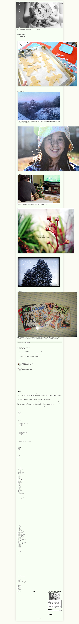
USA (18, 583)
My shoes (19, 541)
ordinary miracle (20, 549)
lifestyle (19, 522)
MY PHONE (19, 538)
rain (18, 556)
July (19, 447)
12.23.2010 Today (21, 424)
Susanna (21, 32)
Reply (20, 360)
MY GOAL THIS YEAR (21, 536)
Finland (19, 501)
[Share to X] (28, 342)
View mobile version (39, 385)
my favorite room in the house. (21, 534)
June (19, 448)
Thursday (19, 572)
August (20, 446)
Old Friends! (38, 29)
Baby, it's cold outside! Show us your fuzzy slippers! (25, 441)
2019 (18, 461)
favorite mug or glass (20, 497)
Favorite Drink (20, 495)
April (19, 450)
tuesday (19, 579)
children (19, 476)
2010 (19, 420)
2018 (19, 411)
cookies (19, 481)
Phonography (19, 551)
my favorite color (20, 532)
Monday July (19, 530)
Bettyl (28, 32)
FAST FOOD (19, 492)
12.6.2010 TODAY (21, 439)
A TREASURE (20, 463)
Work (19, 588)
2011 (19, 419)
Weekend (19, 586)
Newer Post (19, 383)
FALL (19, 489)
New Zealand (19, 545)
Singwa (18, 32)
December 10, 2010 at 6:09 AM (26, 347)
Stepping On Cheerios (22, 368)
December (20, 421)
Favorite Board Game (20, 493)
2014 (19, 415)
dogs (18, 485)
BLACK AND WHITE (21, 472)
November (20, 442)
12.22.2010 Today (21, 425)
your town (19, 589)
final (18, 500)
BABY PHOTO (20, 468)
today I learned (20, 577)
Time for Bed (19, 573)
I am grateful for (20, 513)
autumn (19, 467)
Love (18, 523)
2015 (19, 414)
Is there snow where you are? (21, 517)
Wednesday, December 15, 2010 (22, 431)
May (19, 449)
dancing (19, 483)
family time (19, 490)
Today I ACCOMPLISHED (21, 576)
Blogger (41, 618)
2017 (19, 412)
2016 (19, 413)
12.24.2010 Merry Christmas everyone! (23, 423)
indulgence (19, 516)
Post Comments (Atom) (23, 387)
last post (19, 520)
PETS (19, 550)
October (19, 548)
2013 (19, 416)
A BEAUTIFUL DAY (20, 462)
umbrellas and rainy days (21, 582)
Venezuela (19, 584)
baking (19, 470)
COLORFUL (19, 479)
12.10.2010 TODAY (21, 434)
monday (19, 529)
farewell (19, 491)
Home (18, 29)
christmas (19, 477)
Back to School (20, 469)
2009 (19, 455)
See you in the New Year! (22, 422)
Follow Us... (33, 29)
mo (18, 528)
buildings (19, 475)
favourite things (20, 498)
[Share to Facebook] (28, 342)
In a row (19, 515)
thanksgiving (19, 571)
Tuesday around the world (21, 580)
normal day (19, 546)
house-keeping (20, 512)
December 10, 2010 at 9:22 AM (29, 363)
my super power (20, 543)
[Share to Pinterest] (29, 342)
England (19, 488)
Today (19, 575)
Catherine (40, 32)
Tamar (33, 32)
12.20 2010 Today (21, 427)
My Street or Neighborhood (21, 542)
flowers (19, 502)
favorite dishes (20, 494)
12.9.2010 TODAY (21, 435)
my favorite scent (20, 535)
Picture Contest (20, 552)
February (19, 499)
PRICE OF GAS (20, 553)
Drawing (19, 486)
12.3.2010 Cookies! (21, 440)
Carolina (44, 32)
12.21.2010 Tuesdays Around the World (23, 426)
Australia (19, 466)
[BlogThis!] (27, 342)
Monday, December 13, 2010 (22, 433)
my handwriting (20, 537)
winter (19, 587)
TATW (19, 570)
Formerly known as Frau (22, 363)
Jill (30, 32)
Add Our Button (28, 29)
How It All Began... (22, 29)
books (19, 474)
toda (18, 574)
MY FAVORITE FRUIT (21, 533)
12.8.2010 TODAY (21, 436)
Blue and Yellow (20, 473)
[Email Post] (25, 342)
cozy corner (19, 482)
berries (19, 471)
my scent (19, 540)
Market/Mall (19, 526)
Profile (19, 554)
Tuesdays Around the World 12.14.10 (23, 432)
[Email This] (26, 342)
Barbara (37, 32)
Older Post (60, 383)
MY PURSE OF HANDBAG (21, 539)
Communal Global (20, 480)
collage (19, 478)
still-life (19, 568)
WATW (19, 585)
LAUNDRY (19, 521)
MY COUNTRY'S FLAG (21, 531)
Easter (19, 487)
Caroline (25, 32)
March (20, 451)
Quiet (19, 555)
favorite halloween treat (21, 496)
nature (19, 544)
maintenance (19, 524)
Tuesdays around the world (21, 581)
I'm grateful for (20, 514)
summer (19, 569)
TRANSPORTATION (20, 578)
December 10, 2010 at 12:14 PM (29, 368)
